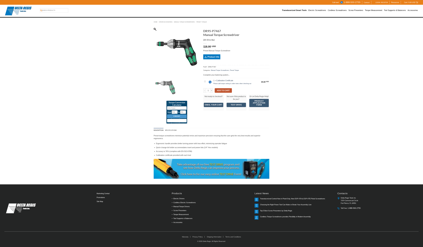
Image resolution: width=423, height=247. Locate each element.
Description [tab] (158, 130)
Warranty (185, 237)
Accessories (413, 10)
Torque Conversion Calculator (177, 103)
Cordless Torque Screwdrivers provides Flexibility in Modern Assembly (285, 217)
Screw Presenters (355, 10)
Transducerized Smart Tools (294, 10)
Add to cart (223, 90)
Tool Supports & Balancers (395, 10)
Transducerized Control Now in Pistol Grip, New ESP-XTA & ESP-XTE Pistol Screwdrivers (292, 199)
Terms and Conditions (233, 237)
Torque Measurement (373, 10)
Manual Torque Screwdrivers (184, 22)
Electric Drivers (179, 198)
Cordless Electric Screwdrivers (184, 202)
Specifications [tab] (171, 130)
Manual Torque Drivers (181, 206)
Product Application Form (259, 103)
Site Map (100, 201)
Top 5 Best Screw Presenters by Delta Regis (276, 211)
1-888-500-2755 (352, 2)
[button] (380, 2)
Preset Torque (201, 22)
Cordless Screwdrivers (337, 10)
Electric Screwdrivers (317, 10)
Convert (176, 116)
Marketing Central (103, 193)
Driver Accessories (165, 22)
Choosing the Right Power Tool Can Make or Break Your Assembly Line (285, 205)
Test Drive (236, 105)
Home (155, 22)
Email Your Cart (213, 105)
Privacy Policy (197, 237)
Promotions (101, 197)
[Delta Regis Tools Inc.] (18, 10)
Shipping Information (214, 237)
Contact (367, 2)
